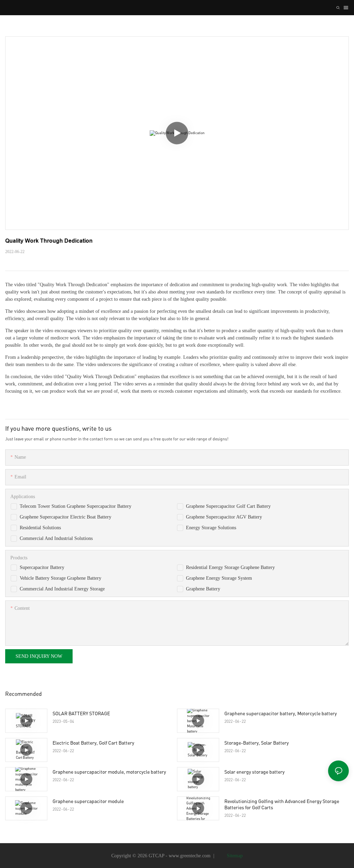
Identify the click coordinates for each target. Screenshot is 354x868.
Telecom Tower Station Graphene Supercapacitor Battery (75, 506)
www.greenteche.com (190, 855)
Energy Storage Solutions (211, 527)
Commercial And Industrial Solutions (56, 538)
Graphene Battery (203, 588)
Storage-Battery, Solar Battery (256, 743)
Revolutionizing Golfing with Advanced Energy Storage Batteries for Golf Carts (281, 804)
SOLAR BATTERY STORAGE (81, 713)
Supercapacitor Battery (42, 567)
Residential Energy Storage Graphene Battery (230, 567)
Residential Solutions (40, 527)
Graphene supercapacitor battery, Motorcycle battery (280, 713)
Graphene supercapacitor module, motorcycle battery (109, 772)
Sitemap (234, 855)
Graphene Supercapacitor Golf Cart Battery (228, 506)
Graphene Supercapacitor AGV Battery (224, 517)
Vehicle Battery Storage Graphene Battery (60, 578)
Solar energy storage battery (254, 772)
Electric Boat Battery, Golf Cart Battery (93, 743)
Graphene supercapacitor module (88, 801)
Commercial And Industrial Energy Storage (62, 588)
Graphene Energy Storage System (219, 578)
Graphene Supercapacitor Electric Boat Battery (65, 517)
